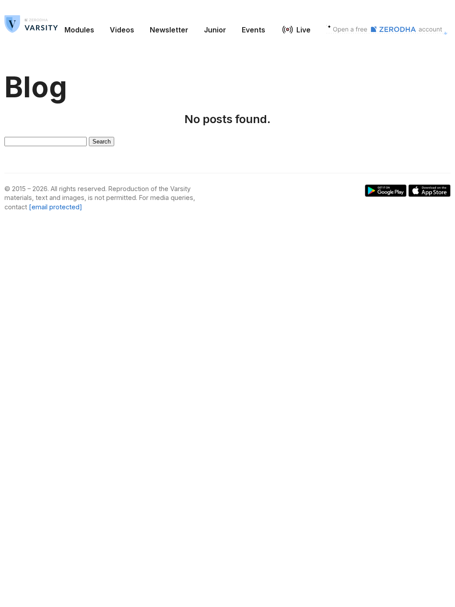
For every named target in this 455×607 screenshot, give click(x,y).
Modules (79, 29)
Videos (122, 29)
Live (303, 29)
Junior (215, 29)
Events (253, 29)
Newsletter (169, 29)
